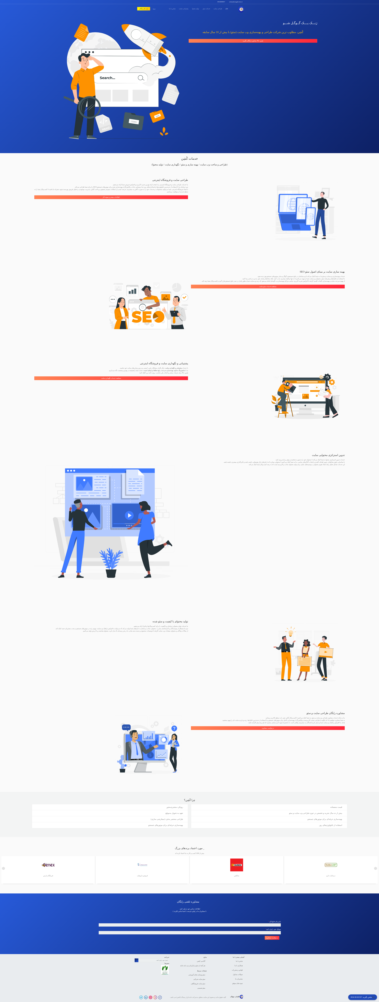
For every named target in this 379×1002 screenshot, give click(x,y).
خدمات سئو (206, 8)
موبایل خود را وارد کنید (273, 929)
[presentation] (375, 868)
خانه (226, 8)
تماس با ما (172, 8)
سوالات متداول (238, 974)
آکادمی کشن (201, 961)
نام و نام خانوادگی (274, 921)
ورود (154, 8)
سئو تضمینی (201, 988)
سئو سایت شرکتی (199, 979)
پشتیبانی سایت (183, 8)
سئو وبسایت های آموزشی (197, 975)
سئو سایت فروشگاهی (198, 983)
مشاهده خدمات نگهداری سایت (111, 378)
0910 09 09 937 (356, 997)
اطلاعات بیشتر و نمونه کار (111, 197)
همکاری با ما (239, 965)
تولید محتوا (195, 8)
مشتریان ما (239, 979)
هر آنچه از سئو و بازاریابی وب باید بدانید (193, 965)
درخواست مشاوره (272, 938)
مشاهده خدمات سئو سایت (267, 286)
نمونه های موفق (237, 983)
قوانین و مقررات (237, 970)
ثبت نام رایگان (143, 8)
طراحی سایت (217, 8)
